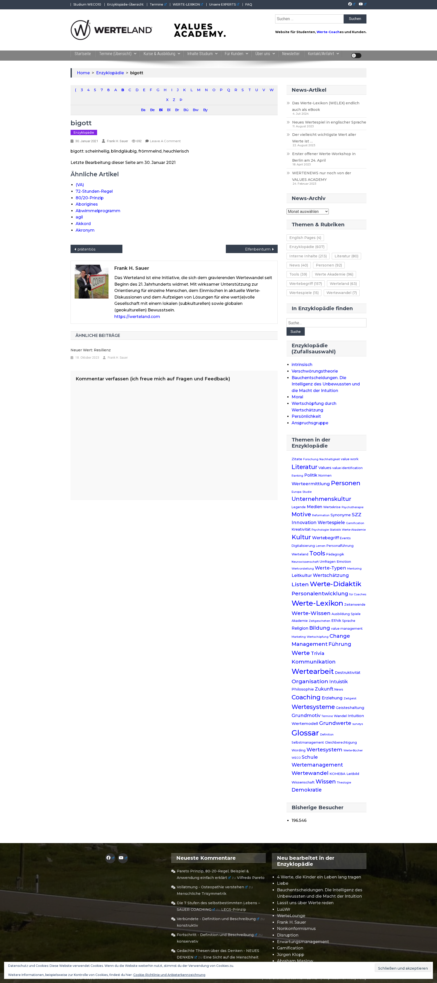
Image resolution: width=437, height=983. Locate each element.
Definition (327, 734)
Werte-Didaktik (335, 584)
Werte (301, 652)
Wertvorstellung (303, 568)
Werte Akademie (334, 274)
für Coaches (357, 594)
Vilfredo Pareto (251, 877)
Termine (156, 4)
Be (152, 110)
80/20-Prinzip (90, 197)
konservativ (187, 941)
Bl (168, 110)
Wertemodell (305, 723)
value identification (347, 468)
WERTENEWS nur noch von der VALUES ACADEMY (321, 176)
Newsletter (291, 53)
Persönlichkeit (306, 416)
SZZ (356, 515)
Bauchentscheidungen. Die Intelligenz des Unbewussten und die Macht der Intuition (326, 384)
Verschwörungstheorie (315, 371)
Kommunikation (314, 661)
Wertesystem (324, 750)
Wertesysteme (313, 706)
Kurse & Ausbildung (159, 53)
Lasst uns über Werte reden (305, 902)
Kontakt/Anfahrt (321, 53)
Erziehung (332, 697)
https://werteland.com (137, 316)
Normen (325, 475)
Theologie (344, 782)
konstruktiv (187, 925)
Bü (185, 110)
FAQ (248, 4)
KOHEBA (337, 774)
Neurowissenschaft (305, 561)
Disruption (287, 935)
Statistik (335, 529)
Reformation (321, 515)
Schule (310, 757)
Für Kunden (234, 53)
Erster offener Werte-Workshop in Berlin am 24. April (324, 157)
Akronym (85, 230)
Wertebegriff (305, 283)
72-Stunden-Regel (94, 191)
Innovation (304, 522)
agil (79, 217)
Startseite (83, 53)
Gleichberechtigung (341, 742)
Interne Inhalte (308, 256)
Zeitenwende (354, 604)
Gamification (355, 523)
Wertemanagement (317, 765)
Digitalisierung (303, 546)
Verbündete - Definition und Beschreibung (216, 919)
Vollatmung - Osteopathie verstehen (210, 887)
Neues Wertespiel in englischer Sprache (329, 122)
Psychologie (320, 529)
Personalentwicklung (320, 593)
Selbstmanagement (308, 742)
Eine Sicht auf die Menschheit (230, 957)
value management (347, 628)
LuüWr (283, 909)
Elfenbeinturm (258, 249)
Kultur (301, 537)
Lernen (320, 546)
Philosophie (303, 689)
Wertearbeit (313, 671)
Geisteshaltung (350, 707)
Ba (143, 110)
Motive (301, 514)
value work (349, 459)
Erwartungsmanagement (303, 941)
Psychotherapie (352, 507)
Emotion (344, 561)
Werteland (343, 283)
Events (345, 538)
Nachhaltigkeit (329, 459)
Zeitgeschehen (319, 621)
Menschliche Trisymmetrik (201, 893)
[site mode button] (356, 55)
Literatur (346, 256)
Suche (296, 332)
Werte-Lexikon (317, 603)
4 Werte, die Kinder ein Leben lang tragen (319, 877)
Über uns (262, 53)
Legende (299, 507)
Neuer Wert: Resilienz (91, 350)
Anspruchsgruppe (310, 423)
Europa (296, 492)
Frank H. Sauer (117, 141)
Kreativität (301, 529)
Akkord (83, 223)
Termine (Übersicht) (115, 53)
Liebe (282, 883)
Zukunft (324, 689)
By (205, 110)
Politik (310, 475)
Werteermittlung (311, 483)
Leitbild (352, 774)
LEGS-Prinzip (233, 909)
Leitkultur (302, 575)
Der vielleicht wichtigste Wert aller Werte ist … (324, 137)
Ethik (336, 620)
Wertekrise (332, 507)
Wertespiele (304, 292)
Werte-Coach (328, 32)
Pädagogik (335, 554)
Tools (298, 274)
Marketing (299, 636)
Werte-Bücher (353, 750)
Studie (307, 492)
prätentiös (86, 249)
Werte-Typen (330, 568)
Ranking (297, 475)
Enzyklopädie (84, 132)
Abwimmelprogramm (98, 210)
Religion (300, 628)
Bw (195, 110)
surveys (357, 724)
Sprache (348, 621)
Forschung (310, 459)
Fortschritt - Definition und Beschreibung (215, 934)
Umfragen (328, 561)
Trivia (317, 653)
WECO (296, 757)
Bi (160, 110)
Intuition (356, 716)
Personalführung (340, 546)
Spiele (356, 614)
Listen (300, 584)
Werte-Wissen (311, 613)
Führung (340, 644)
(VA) (80, 184)
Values (324, 467)
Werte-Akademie (354, 529)
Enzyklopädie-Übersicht (125, 4)
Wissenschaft (303, 782)
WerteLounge (291, 915)
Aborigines (87, 204)
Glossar (305, 732)
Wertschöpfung (318, 636)
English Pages (305, 237)
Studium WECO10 (87, 4)
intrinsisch (302, 364)
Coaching (306, 697)
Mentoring (354, 568)
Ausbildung (341, 614)
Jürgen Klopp (290, 954)
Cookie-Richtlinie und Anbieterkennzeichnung (169, 975)
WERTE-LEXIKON (186, 4)
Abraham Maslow (295, 961)
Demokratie (307, 790)
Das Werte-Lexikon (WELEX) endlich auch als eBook (325, 106)
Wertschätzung (331, 575)
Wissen (326, 781)
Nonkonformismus (296, 928)
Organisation (310, 681)
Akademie (300, 621)
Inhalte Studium (200, 53)
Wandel (340, 716)
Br (177, 110)
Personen (329, 265)
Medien (314, 506)
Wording (298, 750)
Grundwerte (335, 723)
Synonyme (341, 515)
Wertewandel (341, 292)
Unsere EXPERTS (222, 4)
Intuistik (338, 681)
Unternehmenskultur (321, 499)
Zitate (297, 459)
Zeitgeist (350, 698)
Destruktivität (347, 672)
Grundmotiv (306, 715)
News (298, 265)
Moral (297, 397)
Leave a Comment (165, 141)
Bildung (319, 628)
